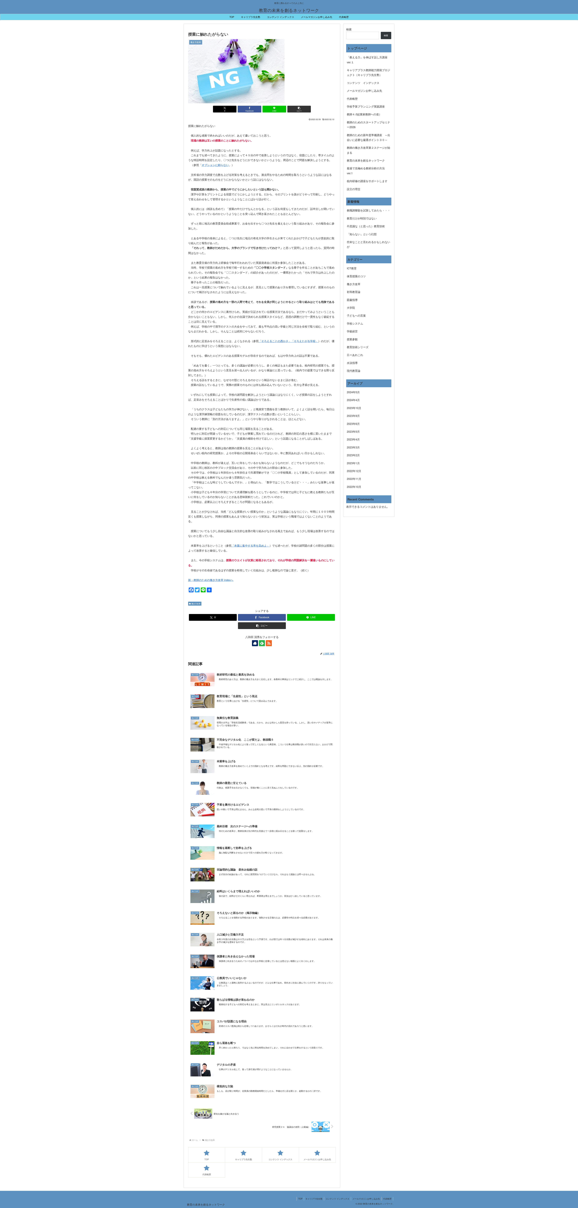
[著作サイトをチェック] (255, 643)
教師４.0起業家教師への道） (364, 114)
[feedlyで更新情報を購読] (262, 643)
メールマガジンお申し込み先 (364, 90)
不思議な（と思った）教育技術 (366, 226)
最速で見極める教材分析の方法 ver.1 (367, 170)
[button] (299, 109)
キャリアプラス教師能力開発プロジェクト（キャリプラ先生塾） (368, 72)
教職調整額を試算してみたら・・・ (368, 210)
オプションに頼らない (215, 165)
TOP (300, 1198)
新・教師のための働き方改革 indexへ (210, 580)
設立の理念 (353, 189)
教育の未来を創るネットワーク (366, 160)
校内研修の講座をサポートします (367, 181)
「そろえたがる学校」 (304, 341)
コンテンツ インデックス (363, 83)
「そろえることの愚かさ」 (275, 341)
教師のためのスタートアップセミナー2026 (368, 124)
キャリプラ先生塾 (314, 1198)
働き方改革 (195, 603)
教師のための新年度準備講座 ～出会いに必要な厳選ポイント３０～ (368, 137)
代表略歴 (352, 98)
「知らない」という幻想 (362, 234)
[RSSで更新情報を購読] (269, 643)
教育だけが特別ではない (362, 218)
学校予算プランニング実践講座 (366, 106)
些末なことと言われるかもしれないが (368, 244)
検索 (349, 29)
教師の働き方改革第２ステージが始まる (368, 150)
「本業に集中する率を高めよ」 (250, 545)
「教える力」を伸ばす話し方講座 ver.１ (367, 59)
